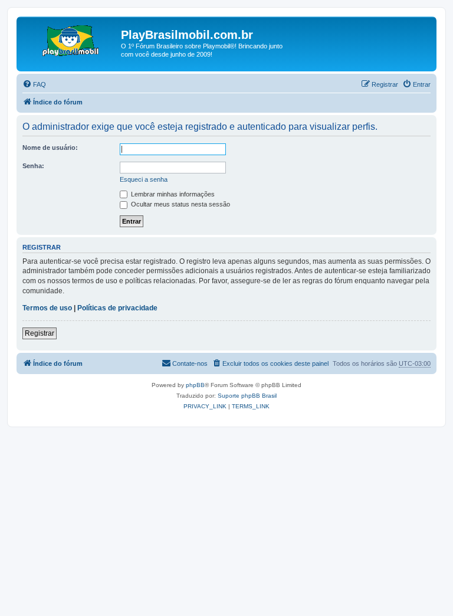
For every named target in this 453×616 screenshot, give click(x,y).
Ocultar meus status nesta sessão (179, 204)
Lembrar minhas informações (172, 194)
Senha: (33, 165)
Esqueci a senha (144, 179)
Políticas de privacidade (117, 308)
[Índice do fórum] (70, 38)
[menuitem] (34, 84)
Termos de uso (47, 308)
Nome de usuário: (50, 147)
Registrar (39, 333)
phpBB (195, 385)
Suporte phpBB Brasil (247, 395)
